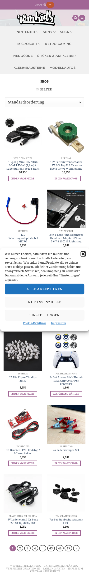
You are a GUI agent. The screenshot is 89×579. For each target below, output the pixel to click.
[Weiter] (76, 548)
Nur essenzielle (44, 302)
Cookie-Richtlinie (34, 323)
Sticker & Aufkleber (56, 56)
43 (51, 548)
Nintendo (26, 32)
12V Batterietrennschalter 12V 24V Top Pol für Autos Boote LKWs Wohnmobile (66, 165)
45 (68, 548)
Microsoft (27, 44)
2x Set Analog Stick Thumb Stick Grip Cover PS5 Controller (66, 381)
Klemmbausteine (29, 67)
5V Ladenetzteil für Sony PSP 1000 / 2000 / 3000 (23, 521)
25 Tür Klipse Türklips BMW (23, 379)
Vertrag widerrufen (45, 571)
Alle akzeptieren (44, 289)
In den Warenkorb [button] (22, 178)
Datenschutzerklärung (61, 565)
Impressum (58, 323)
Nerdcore (23, 56)
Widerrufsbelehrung (25, 565)
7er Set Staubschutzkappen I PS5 (66, 521)
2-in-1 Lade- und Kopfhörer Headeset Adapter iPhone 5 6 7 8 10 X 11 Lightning (66, 238)
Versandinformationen (23, 568)
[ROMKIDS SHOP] (36, 18)
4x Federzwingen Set (66, 450)
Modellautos (62, 67)
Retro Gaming (58, 44)
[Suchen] (75, 18)
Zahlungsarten (54, 568)
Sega (64, 32)
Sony (47, 32)
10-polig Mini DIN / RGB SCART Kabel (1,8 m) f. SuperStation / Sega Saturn (22, 165)
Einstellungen (44, 315)
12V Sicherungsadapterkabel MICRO (23, 238)
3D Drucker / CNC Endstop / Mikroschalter (23, 451)
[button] (83, 253)
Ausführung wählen (66, 394)
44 (59, 548)
